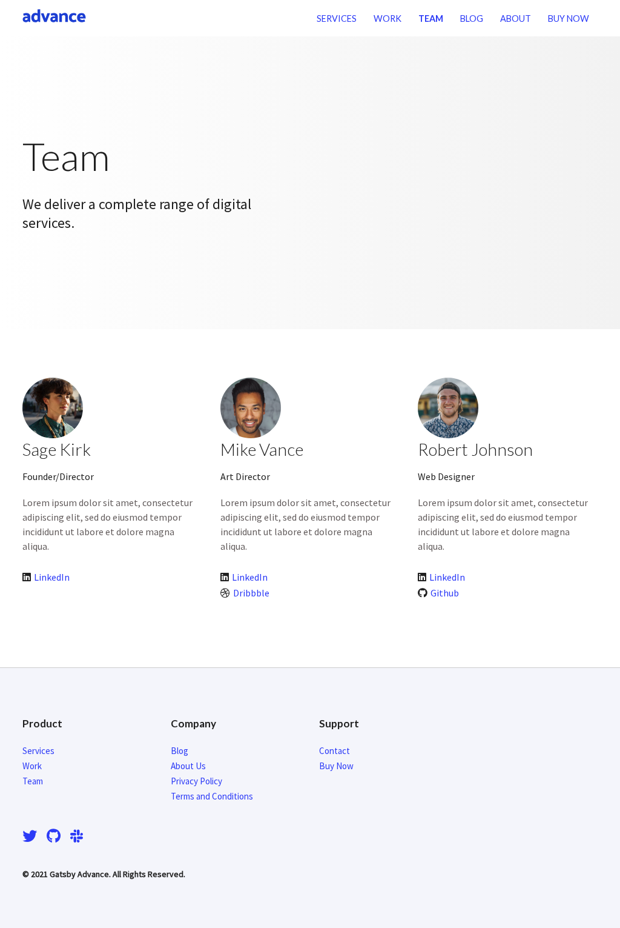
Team (430, 18)
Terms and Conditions (212, 796)
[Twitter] (32, 836)
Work (387, 18)
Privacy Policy (196, 781)
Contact (334, 750)
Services (337, 18)
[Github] (53, 836)
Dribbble (251, 593)
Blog (471, 18)
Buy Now (568, 18)
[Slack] (76, 836)
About (515, 18)
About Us (188, 766)
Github (444, 593)
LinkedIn (52, 577)
